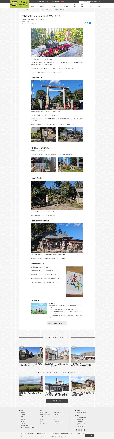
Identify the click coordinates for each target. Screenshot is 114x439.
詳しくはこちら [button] (62, 436)
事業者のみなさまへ (81, 412)
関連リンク (79, 424)
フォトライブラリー (60, 416)
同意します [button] (90, 435)
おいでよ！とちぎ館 (60, 421)
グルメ (22, 421)
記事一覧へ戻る (57, 401)
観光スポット (24, 419)
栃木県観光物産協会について (83, 417)
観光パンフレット (59, 414)
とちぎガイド (24, 414)
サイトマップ (80, 426)
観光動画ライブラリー (60, 412)
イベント (23, 418)
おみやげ (23, 423)
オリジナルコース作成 (45, 414)
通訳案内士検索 (24, 425)
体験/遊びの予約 (43, 423)
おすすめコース (43, 412)
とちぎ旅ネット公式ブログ (45, 9)
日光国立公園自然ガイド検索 (27, 427)
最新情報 (23, 412)
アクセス (42, 416)
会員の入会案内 (80, 421)
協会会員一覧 (80, 419)
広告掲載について (81, 423)
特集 (22, 416)
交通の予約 (42, 421)
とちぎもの (57, 423)
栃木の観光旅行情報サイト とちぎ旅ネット (28, 9)
